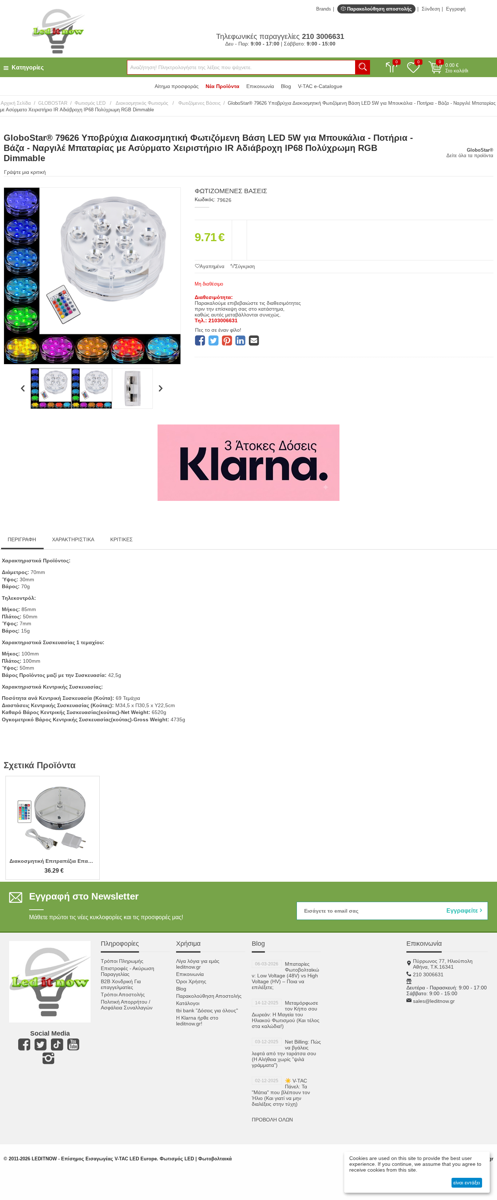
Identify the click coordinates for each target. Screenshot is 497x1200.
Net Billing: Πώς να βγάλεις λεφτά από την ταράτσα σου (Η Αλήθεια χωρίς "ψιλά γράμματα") (286, 1053)
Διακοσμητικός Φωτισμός (142, 103)
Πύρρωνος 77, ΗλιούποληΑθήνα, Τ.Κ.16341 (443, 964)
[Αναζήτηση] (362, 67)
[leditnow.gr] (58, 30)
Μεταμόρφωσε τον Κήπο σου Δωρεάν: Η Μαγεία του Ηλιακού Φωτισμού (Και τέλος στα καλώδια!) (285, 1014)
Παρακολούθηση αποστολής (379, 9)
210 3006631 (428, 974)
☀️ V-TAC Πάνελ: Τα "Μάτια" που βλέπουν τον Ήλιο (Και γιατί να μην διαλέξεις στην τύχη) (281, 1092)
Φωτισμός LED (91, 103)
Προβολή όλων (272, 1120)
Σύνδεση (431, 9)
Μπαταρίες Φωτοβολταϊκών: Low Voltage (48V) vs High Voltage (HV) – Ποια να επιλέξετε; (285, 975)
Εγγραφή (455, 9)
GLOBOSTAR (52, 103)
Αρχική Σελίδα (16, 103)
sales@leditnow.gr (434, 1001)
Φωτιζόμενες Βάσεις (198, 103)
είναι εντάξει (466, 1182)
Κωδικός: (205, 199)
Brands (323, 9)
